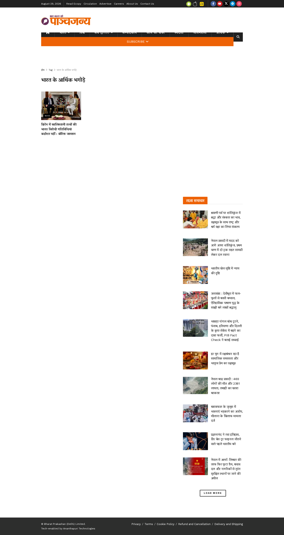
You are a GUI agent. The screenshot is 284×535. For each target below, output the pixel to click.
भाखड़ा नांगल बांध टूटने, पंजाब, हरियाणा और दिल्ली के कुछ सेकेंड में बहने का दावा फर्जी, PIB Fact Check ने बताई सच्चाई (226, 330)
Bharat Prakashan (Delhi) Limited (64, 524)
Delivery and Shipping (228, 524)
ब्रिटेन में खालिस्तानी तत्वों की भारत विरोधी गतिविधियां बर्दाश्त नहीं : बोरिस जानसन (59, 129)
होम (42, 69)
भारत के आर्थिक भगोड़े (67, 69)
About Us (132, 3)
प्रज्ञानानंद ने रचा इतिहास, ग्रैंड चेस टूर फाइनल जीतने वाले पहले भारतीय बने (226, 439)
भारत (62, 32)
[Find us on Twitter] (226, 3)
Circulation (90, 3)
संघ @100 (102, 32)
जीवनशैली (200, 32)
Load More (213, 493)
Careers (119, 3)
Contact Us (147, 3)
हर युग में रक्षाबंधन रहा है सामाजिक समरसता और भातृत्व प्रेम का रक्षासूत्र (225, 358)
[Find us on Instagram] (239, 3)
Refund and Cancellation (194, 524)
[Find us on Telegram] (232, 3)
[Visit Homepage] (66, 20)
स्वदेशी (179, 32)
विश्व (82, 32)
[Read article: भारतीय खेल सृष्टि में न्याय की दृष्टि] (195, 275)
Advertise (105, 3)
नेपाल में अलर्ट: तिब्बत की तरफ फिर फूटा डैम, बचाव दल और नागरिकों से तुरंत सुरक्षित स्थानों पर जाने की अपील (226, 469)
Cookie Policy (165, 524)
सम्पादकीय (129, 32)
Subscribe (136, 41)
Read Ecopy (73, 3)
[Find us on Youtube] (219, 3)
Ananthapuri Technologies (79, 528)
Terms (148, 524)
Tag (51, 69)
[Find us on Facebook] (213, 3)
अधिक (220, 32)
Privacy (136, 524)
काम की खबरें (156, 32)
